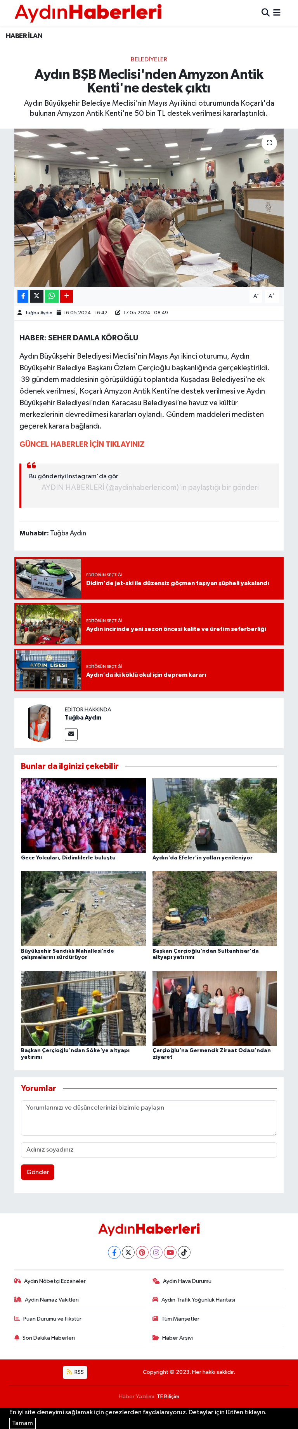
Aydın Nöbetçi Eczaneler (55, 1281)
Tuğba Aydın (38, 312)
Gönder (37, 1172)
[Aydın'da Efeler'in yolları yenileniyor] (214, 815)
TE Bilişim (168, 1396)
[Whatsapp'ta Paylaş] (52, 296)
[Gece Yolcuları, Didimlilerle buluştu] (83, 815)
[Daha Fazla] (66, 296)
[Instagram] (156, 1252)
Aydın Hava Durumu (187, 1281)
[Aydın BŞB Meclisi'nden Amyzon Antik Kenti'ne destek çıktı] (149, 208)
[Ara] (266, 13)
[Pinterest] (142, 1252)
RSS (78, 1372)
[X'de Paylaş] (36, 296)
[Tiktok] (184, 1252)
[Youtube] (170, 1252)
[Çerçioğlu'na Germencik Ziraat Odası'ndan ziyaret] (214, 1008)
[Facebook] (114, 1252)
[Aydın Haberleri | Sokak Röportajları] (88, 13)
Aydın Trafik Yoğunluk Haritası (198, 1300)
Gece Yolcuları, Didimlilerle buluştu (68, 858)
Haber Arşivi (177, 1338)
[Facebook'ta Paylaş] (22, 296)
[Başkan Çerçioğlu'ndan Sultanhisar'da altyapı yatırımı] (214, 908)
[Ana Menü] (277, 13)
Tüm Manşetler (180, 1319)
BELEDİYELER (149, 59)
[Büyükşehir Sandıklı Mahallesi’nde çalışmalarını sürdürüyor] (83, 908)
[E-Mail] (71, 734)
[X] (128, 1252)
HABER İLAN (24, 36)
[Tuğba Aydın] (39, 723)
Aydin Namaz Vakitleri (52, 1300)
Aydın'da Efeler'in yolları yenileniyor (202, 858)
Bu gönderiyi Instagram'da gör (73, 476)
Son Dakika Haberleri (49, 1338)
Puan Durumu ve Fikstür (52, 1319)
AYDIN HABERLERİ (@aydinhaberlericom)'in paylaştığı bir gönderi (150, 487)
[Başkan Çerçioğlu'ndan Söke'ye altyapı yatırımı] (83, 1008)
